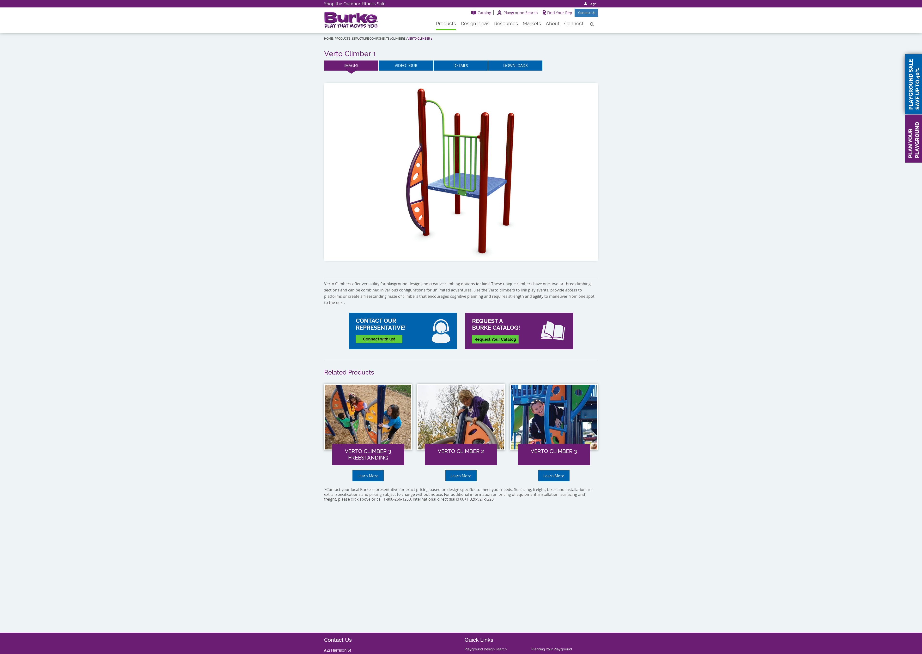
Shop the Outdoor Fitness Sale (354, 3)
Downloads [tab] (515, 65)
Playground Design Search (486, 649)
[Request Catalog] (519, 331)
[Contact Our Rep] (403, 331)
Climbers (398, 38)
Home (328, 38)
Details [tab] (461, 65)
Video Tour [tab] (406, 65)
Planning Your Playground (551, 649)
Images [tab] (351, 65)
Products (342, 38)
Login (592, 4)
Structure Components (370, 38)
